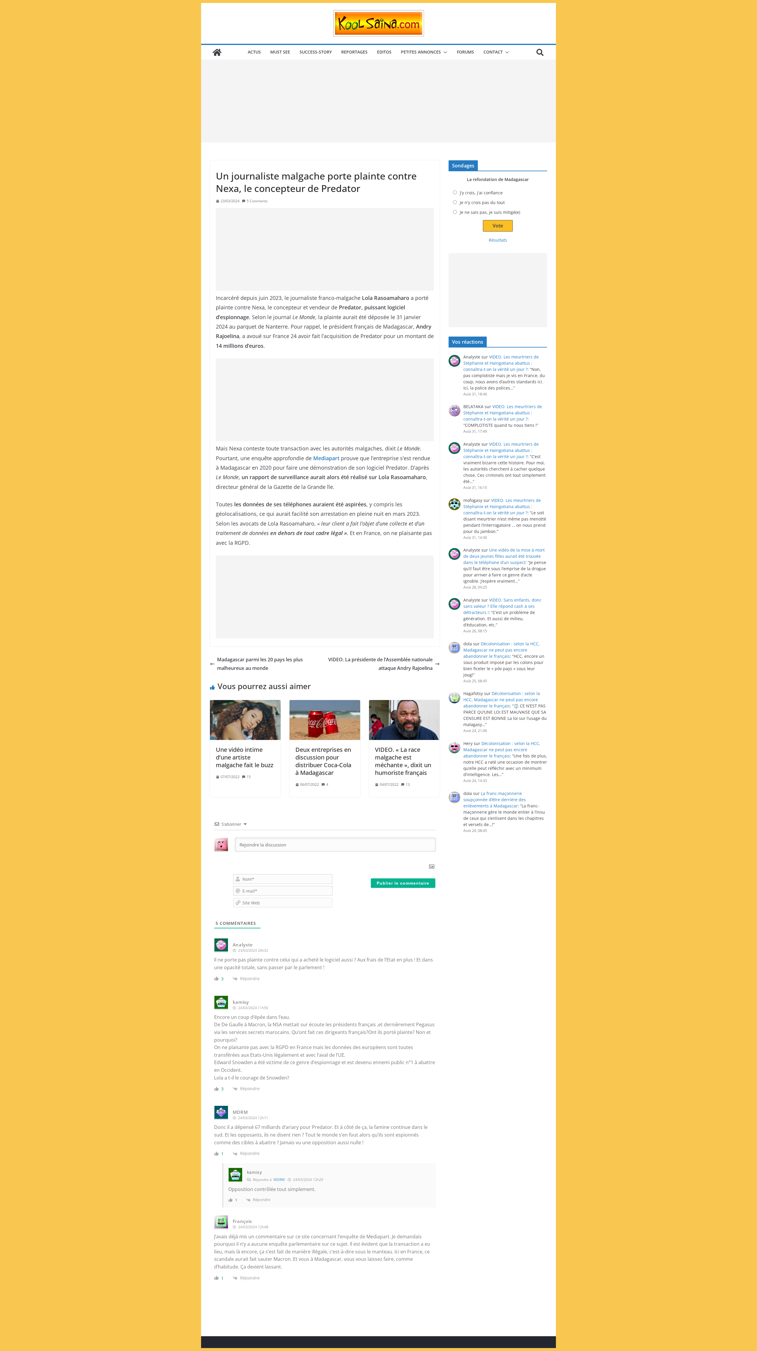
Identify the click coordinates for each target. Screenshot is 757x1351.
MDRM (279, 1179)
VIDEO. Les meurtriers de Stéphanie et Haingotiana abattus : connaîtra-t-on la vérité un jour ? (501, 363)
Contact (493, 52)
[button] (444, 52)
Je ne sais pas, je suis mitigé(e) (490, 212)
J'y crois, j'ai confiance (481, 192)
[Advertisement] (378, 101)
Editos (384, 52)
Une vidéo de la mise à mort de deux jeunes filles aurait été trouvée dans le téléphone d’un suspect (504, 556)
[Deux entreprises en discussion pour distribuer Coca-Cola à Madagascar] (324, 720)
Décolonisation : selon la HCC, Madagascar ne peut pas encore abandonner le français (501, 650)
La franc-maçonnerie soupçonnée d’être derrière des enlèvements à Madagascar (494, 800)
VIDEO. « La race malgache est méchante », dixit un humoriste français (403, 761)
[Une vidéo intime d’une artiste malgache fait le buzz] (245, 720)
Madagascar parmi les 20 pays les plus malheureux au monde (260, 663)
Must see (280, 52)
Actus (254, 52)
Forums (465, 52)
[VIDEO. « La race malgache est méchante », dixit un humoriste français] (404, 720)
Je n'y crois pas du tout (482, 202)
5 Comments (257, 200)
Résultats (498, 240)
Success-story (316, 52)
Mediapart (326, 458)
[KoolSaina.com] (217, 52)
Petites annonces (421, 52)
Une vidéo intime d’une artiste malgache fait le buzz (244, 757)
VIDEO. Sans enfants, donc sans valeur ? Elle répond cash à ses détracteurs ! (502, 606)
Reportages (354, 52)
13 (408, 784)
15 (249, 776)
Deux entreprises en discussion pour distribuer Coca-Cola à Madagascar (323, 761)
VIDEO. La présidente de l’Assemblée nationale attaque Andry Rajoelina (380, 663)
